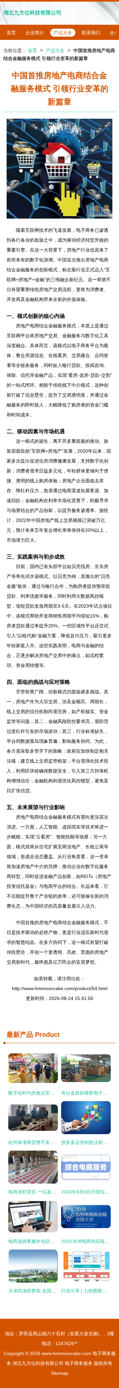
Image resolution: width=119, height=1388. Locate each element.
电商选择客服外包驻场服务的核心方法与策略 (54, 1241)
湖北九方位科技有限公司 (32, 12)
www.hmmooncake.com (66, 1353)
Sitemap (59, 1373)
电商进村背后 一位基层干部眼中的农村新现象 (55, 1191)
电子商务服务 (79, 1363)
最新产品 (20, 1034)
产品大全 (63, 32)
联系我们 (91, 32)
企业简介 (34, 32)
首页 (11, 32)
